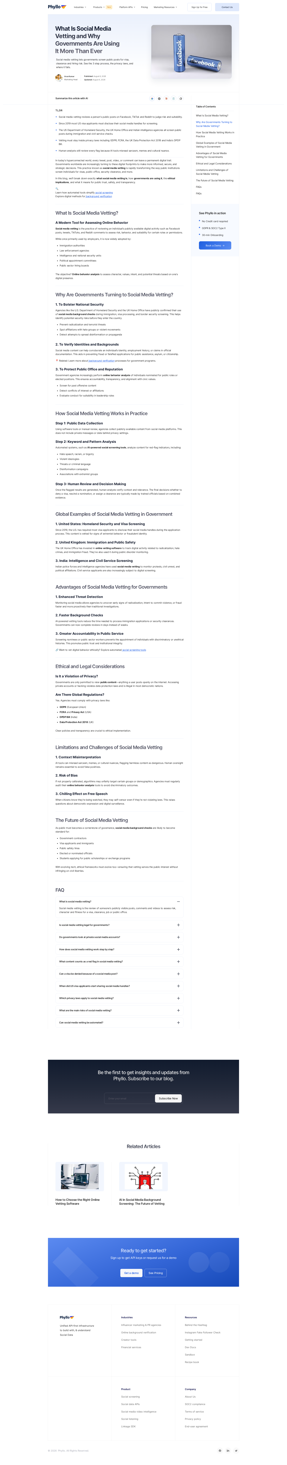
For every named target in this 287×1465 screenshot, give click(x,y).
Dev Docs (190, 1347)
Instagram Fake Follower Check (202, 1332)
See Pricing (156, 1273)
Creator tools (128, 1339)
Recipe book (192, 1362)
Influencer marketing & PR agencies (141, 1324)
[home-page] (57, 7)
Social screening (130, 1396)
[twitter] (236, 1450)
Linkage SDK (128, 1426)
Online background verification (138, 1332)
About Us (190, 1396)
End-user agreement (196, 1426)
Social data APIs (130, 1404)
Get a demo (131, 1273)
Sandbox (190, 1354)
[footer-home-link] (67, 1317)
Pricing (144, 7)
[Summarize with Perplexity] (173, 98)
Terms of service (194, 1411)
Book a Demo (215, 245)
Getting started (193, 1339)
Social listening (129, 1418)
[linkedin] (228, 1450)
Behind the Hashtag (196, 1324)
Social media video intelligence (138, 1411)
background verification (98, 196)
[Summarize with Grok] (181, 98)
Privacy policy (193, 1418)
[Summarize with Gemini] (152, 98)
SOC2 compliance (195, 1404)
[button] (80, 7)
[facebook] (220, 1450)
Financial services (131, 1347)
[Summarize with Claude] (166, 98)
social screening (104, 192)
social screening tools (134, 649)
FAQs (198, 193)
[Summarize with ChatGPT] (159, 98)
